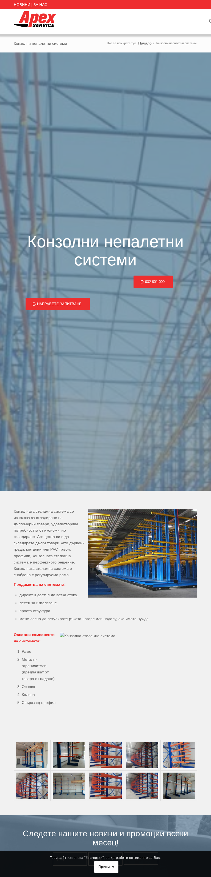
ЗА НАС (40, 4)
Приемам (106, 867)
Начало (145, 43)
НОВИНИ (22, 4)
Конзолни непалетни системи (40, 43)
